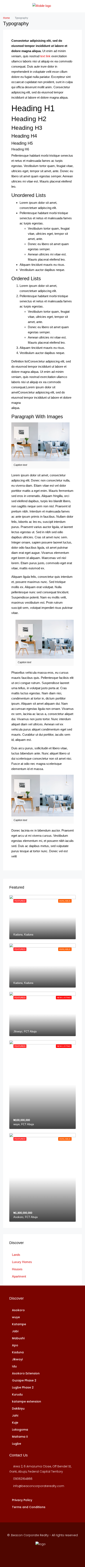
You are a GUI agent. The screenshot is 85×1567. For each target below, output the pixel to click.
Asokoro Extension (26, 1373)
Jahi (15, 1415)
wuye (16, 1317)
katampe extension (26, 1401)
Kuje (15, 1422)
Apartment (19, 1276)
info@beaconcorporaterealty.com (38, 1486)
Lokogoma (20, 1430)
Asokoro (18, 1310)
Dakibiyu (18, 1408)
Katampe (19, 1324)
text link (45, 56)
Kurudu (17, 1394)
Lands (16, 1254)
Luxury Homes (22, 1262)
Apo (15, 1345)
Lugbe (16, 1444)
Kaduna (18, 1352)
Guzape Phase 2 (24, 1380)
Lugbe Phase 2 (23, 1387)
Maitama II (20, 1437)
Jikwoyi (17, 1359)
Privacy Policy (22, 1500)
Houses (17, 1269)
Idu (14, 1366)
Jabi (15, 1331)
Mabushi (18, 1338)
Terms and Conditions (28, 1507)
